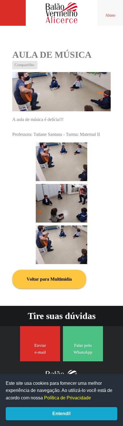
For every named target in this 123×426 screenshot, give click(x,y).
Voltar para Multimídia (49, 279)
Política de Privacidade (67, 397)
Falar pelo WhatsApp (83, 348)
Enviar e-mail (40, 348)
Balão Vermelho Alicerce (61, 12)
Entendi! (61, 413)
